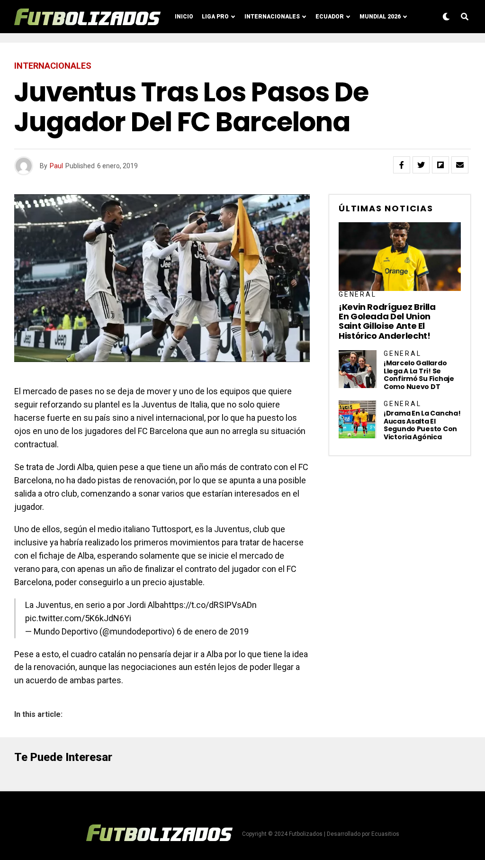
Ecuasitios (385, 834)
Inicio (184, 16)
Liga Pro (215, 16)
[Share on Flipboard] (440, 164)
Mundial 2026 (380, 16)
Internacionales (272, 16)
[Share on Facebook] (401, 164)
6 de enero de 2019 (213, 631)
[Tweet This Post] (421, 164)
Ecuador (329, 16)
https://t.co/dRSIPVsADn (210, 605)
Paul (56, 166)
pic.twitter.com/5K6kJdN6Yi (78, 618)
